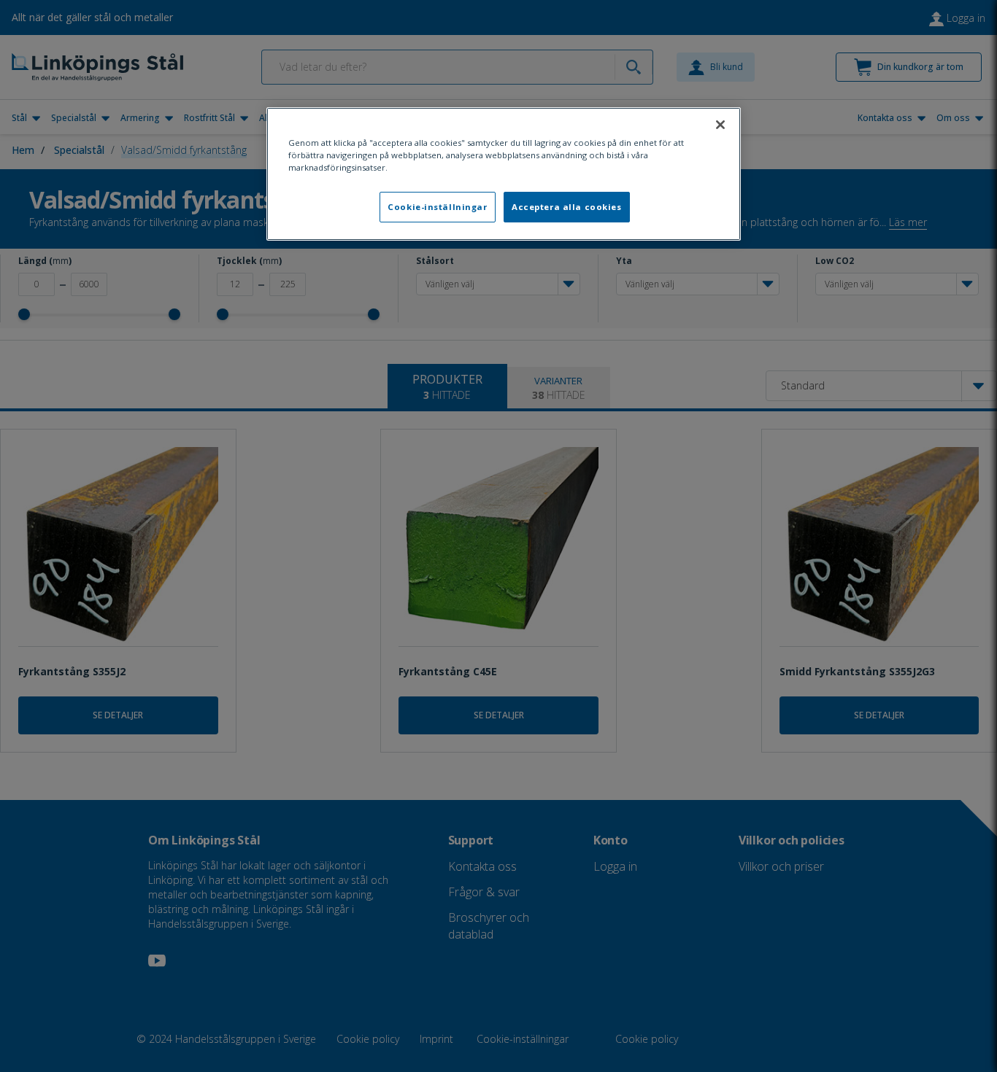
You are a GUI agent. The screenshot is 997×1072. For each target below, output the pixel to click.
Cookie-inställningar (437, 206)
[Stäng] (720, 125)
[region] (503, 174)
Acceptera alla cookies (567, 206)
